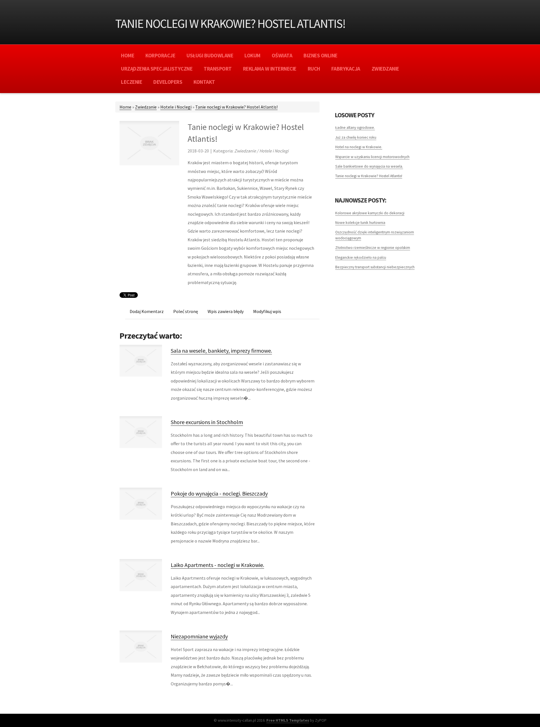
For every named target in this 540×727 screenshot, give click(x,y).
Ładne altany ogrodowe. (355, 127)
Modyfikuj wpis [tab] (267, 311)
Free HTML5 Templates (287, 720)
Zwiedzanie (146, 107)
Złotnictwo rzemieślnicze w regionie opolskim (372, 247)
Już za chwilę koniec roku (355, 137)
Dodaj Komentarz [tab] (147, 311)
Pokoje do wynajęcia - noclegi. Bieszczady (219, 493)
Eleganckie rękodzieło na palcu (360, 257)
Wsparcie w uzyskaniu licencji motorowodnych (372, 156)
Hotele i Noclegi (176, 107)
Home (125, 107)
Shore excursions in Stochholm (207, 422)
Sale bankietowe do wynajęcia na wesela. (369, 166)
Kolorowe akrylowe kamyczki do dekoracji (369, 213)
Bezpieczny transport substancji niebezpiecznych (375, 267)
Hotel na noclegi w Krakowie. (358, 147)
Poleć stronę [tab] (185, 311)
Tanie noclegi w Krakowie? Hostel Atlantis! (236, 107)
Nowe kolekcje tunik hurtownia (360, 222)
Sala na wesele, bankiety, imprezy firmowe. (221, 350)
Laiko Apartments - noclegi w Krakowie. (217, 564)
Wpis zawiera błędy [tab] (226, 311)
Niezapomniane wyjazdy (199, 636)
